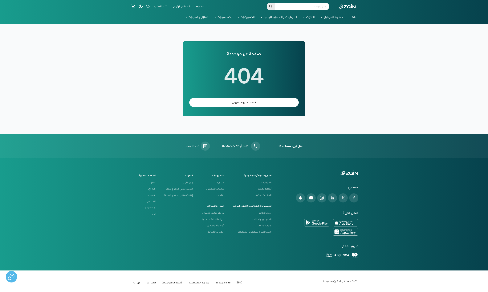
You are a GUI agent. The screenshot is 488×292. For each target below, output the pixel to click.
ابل (154, 214)
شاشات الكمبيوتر (215, 189)
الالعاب (220, 195)
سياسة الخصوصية (199, 283)
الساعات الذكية (263, 195)
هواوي (152, 189)
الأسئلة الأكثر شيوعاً (172, 283)
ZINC (239, 283)
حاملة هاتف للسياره (213, 213)
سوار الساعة (264, 226)
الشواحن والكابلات (261, 219)
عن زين (136, 283)
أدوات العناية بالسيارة (213, 219)
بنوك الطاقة (264, 213)
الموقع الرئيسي (181, 6)
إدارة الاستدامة (222, 283)
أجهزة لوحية (264, 189)
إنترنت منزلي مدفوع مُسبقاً (178, 195)
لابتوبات (220, 183)
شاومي (152, 195)
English (199, 6)
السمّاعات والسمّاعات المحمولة (254, 232)
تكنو (153, 183)
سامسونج (150, 208)
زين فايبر (188, 183)
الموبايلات (266, 183)
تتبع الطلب (160, 6)
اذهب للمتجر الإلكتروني (244, 103)
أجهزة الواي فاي (215, 226)
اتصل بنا (151, 283)
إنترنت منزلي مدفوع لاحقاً (179, 189)
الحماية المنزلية (215, 232)
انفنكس (151, 201)
